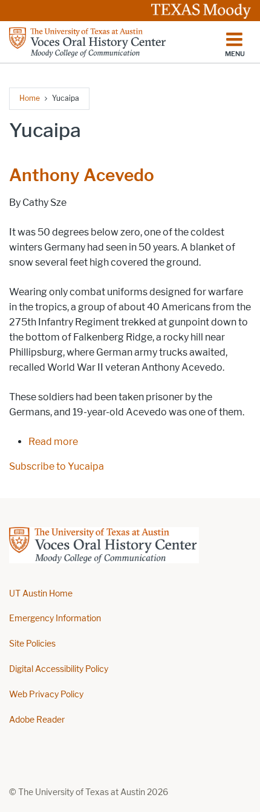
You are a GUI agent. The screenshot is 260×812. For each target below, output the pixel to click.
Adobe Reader (37, 720)
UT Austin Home (41, 594)
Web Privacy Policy (46, 694)
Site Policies (32, 644)
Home (29, 98)
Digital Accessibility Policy (58, 669)
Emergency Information (55, 618)
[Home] (88, 42)
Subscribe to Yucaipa (56, 466)
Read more (53, 441)
